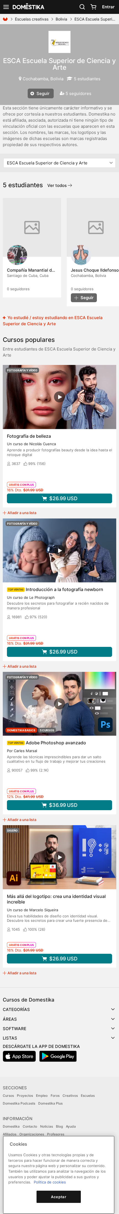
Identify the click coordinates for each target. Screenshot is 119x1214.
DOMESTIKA (28, 7)
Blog (59, 1126)
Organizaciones (31, 1134)
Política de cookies (50, 1182)
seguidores (18, 289)
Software (14, 1028)
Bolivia (61, 19)
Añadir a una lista (21, 512)
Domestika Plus (50, 1103)
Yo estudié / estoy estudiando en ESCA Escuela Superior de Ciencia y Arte (53, 320)
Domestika (11, 1126)
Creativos (70, 1095)
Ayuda (71, 1126)
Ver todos (57, 185)
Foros (55, 1095)
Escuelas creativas (31, 19)
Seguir (42, 93)
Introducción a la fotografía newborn (64, 589)
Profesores (55, 1134)
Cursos (8, 1095)
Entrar (108, 6)
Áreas (10, 1019)
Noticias (46, 1126)
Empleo (42, 1095)
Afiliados (9, 1134)
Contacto (30, 1126)
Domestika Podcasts (19, 1103)
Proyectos (25, 1095)
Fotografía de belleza (29, 436)
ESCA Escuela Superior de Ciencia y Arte (59, 64)
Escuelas (88, 1095)
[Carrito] (93, 7)
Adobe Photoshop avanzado (56, 742)
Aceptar (58, 1197)
